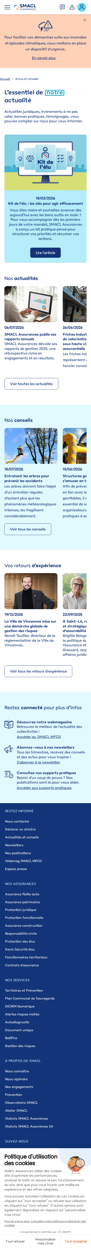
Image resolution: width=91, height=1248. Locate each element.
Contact (62, 6)
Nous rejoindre (16, 1079)
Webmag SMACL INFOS (23, 861)
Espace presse (16, 869)
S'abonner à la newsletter (38, 762)
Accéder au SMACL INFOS (39, 737)
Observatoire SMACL (21, 1102)
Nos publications (18, 853)
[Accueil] (25, 7)
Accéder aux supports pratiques (44, 788)
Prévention (13, 1095)
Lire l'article (45, 252)
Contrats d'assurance (22, 965)
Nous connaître (17, 1071)
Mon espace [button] (82, 7)
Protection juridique (20, 910)
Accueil (5, 78)
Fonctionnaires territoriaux (26, 957)
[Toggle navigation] (7, 7)
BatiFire (11, 1038)
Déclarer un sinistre (20, 829)
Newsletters (14, 845)
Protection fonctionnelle (24, 917)
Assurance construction (23, 925)
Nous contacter (17, 821)
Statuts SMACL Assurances (26, 1118)
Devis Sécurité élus (20, 949)
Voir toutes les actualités (31, 384)
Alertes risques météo (22, 1014)
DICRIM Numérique (19, 1006)
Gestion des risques (20, 1046)
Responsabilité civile (21, 933)
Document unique (19, 1030)
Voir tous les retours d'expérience (38, 671)
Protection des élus (20, 941)
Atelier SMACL (16, 1110)
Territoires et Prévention (24, 990)
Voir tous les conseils (28, 529)
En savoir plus (44, 58)
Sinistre (72, 6)
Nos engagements (19, 1087)
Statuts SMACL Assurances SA (29, 1126)
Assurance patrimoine (22, 902)
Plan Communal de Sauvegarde (30, 998)
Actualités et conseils (22, 837)
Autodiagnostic (17, 1022)
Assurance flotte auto (22, 894)
